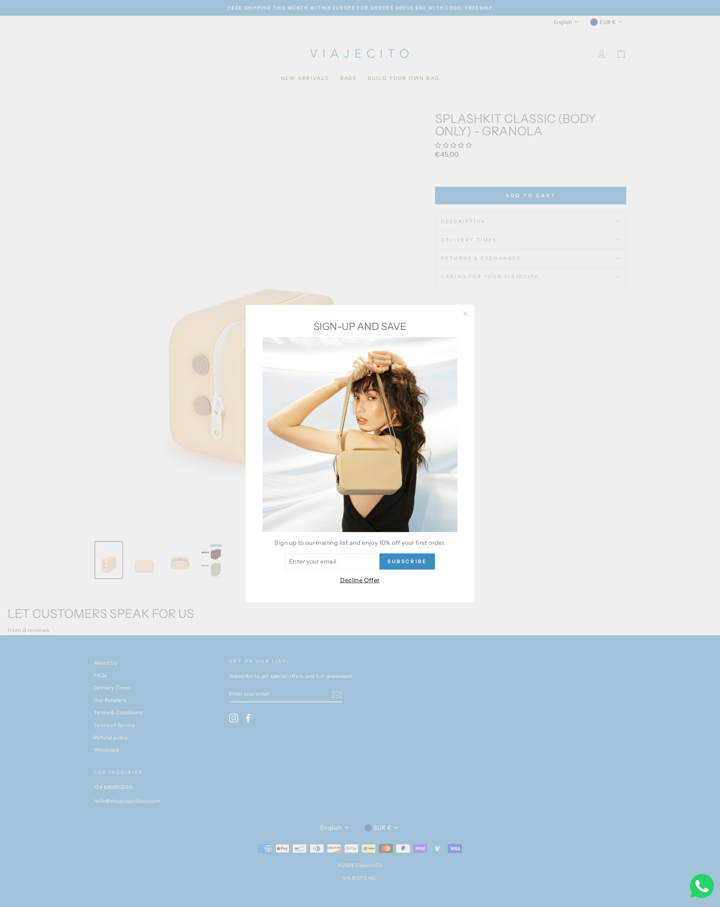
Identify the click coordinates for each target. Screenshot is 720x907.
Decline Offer (360, 580)
